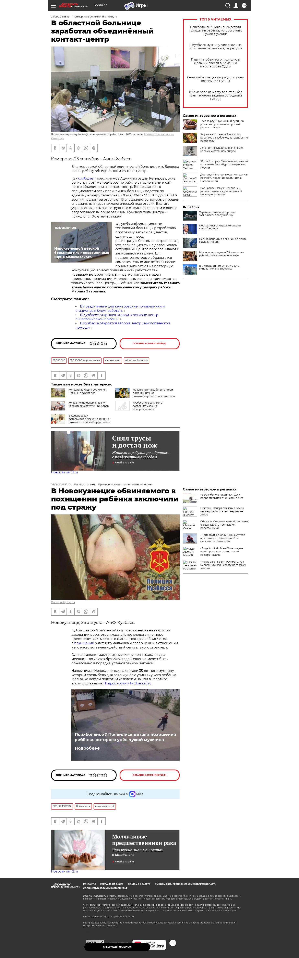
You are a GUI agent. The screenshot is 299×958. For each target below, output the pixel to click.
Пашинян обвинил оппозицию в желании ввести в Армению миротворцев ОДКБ (215, 63)
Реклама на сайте (111, 884)
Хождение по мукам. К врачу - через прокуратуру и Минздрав (89, 404)
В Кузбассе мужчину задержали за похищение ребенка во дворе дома (215, 46)
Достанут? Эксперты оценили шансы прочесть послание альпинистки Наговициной (224, 178)
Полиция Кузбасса (63, 602)
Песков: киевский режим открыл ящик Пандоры (220, 227)
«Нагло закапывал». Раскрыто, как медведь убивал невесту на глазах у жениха (223, 565)
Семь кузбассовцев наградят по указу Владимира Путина (215, 79)
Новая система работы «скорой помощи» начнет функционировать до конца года (154, 393)
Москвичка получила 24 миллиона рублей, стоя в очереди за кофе (221, 254)
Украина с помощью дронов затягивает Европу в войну (217, 213)
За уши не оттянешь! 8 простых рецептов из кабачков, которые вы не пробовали (224, 137)
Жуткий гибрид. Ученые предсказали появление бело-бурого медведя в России (224, 164)
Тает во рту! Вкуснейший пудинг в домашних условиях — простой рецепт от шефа (222, 124)
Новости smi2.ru (64, 472)
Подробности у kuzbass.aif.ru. (127, 683)
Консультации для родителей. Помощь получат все (88, 391)
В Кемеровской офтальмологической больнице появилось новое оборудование (89, 419)
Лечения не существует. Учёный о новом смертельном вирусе (221, 149)
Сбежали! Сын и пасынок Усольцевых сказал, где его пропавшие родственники (224, 524)
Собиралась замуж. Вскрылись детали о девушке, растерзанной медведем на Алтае (221, 191)
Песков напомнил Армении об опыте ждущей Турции (223, 240)
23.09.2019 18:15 (60, 16)
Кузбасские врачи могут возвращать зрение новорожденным (148, 406)
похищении (84, 643)
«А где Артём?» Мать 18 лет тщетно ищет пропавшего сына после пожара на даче (222, 551)
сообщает (86, 178)
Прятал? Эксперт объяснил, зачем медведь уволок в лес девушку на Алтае (222, 511)
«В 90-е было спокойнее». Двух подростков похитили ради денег (221, 496)
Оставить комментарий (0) (149, 343)
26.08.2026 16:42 (61, 484)
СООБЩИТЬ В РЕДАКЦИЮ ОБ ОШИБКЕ (105, 888)
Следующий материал (117, 947)
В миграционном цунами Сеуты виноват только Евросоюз (219, 267)
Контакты (89, 884)
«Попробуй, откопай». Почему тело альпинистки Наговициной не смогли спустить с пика (222, 538)
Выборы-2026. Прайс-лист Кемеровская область (185, 884)
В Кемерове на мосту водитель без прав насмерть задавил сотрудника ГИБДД (215, 95)
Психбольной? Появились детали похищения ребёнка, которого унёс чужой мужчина (215, 30)
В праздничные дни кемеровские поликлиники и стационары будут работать (120, 308)
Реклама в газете (139, 884)
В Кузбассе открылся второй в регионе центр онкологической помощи (116, 317)
